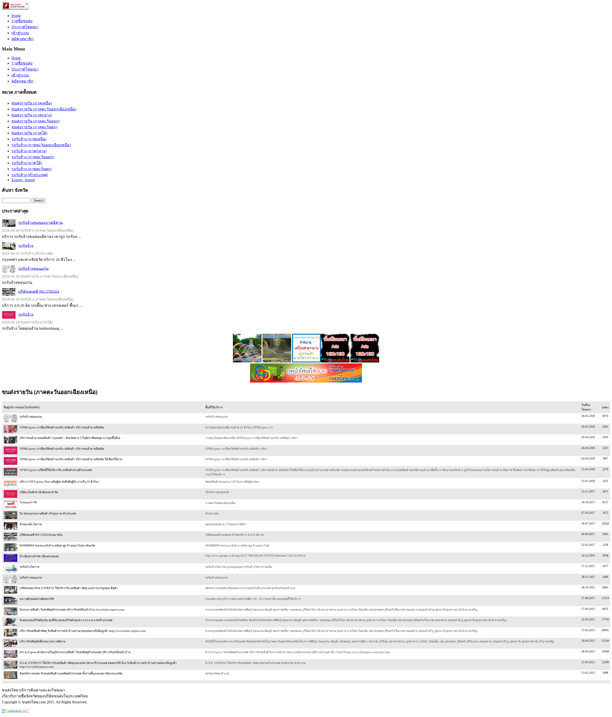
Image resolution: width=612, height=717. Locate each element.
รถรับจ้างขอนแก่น (33, 268)
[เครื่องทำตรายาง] (306, 361)
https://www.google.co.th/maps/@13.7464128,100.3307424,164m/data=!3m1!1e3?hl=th (255, 555)
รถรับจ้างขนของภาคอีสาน (40, 222)
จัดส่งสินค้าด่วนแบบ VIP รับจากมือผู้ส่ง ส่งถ (232, 481)
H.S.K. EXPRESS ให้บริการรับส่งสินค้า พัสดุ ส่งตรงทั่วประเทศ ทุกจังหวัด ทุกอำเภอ (255, 663)
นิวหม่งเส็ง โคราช (31, 524)
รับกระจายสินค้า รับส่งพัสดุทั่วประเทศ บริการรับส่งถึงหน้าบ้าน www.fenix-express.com (72, 609)
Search (39, 200)
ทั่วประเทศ (212, 513)
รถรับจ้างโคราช (29, 567)
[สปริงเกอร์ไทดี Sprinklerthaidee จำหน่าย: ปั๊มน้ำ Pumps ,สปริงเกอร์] (276, 361)
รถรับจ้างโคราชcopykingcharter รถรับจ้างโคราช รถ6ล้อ (238, 567)
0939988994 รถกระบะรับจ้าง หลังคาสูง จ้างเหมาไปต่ (237, 545)
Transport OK (28, 502)
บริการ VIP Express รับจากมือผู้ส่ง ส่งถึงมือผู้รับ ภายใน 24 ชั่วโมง (59, 481)
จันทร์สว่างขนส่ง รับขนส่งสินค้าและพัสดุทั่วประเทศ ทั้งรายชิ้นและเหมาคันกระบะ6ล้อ (71, 673)
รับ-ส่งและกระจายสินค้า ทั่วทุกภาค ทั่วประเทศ (48, 513)
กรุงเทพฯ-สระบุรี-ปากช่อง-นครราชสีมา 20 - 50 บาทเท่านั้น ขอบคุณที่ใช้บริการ (253, 599)
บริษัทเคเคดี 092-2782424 (38, 291)
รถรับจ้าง (25, 245)
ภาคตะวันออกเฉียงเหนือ (220, 503)
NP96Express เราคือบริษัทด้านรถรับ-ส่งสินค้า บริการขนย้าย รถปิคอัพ (62, 427)
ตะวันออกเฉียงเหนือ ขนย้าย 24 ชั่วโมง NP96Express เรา (239, 427)
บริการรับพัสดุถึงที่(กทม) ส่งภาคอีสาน (42, 641)
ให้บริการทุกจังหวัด (217, 492)
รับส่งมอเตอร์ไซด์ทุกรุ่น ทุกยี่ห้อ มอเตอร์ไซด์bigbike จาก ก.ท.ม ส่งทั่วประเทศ (66, 620)
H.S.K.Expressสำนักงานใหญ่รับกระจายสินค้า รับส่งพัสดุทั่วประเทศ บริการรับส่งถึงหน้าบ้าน (75, 652)
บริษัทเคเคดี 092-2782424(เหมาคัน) (41, 534)
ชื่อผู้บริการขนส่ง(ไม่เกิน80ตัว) (22, 407)
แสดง (605, 407)
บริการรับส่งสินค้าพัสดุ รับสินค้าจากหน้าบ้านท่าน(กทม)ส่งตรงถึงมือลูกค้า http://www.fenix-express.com (83, 631)
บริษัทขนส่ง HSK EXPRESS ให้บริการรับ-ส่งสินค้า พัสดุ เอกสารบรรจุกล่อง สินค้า (69, 588)
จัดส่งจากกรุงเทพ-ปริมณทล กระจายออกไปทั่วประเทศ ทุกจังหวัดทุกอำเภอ (250, 588)
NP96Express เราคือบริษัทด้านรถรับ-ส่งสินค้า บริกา (236, 448)
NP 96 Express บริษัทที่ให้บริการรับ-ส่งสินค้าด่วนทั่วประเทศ (56, 470)
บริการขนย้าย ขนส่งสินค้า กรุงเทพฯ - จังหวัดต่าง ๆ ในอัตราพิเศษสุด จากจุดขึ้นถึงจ (70, 438)
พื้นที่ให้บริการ (214, 407)
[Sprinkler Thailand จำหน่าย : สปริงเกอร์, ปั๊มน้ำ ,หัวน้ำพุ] (247, 361)
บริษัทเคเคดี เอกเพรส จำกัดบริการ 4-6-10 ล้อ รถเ (234, 534)
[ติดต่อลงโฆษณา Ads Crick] (335, 361)
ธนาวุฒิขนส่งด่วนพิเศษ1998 (37, 599)
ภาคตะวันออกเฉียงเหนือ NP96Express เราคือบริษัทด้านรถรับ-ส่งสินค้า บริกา (251, 438)
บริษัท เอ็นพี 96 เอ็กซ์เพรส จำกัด (39, 492)
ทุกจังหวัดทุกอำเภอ (217, 673)
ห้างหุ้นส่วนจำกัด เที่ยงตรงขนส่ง (39, 556)
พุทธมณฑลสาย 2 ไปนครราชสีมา (225, 524)
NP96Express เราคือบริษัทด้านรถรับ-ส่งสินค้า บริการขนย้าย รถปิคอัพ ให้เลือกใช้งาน (71, 459)
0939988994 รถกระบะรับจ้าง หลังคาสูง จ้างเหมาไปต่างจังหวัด (57, 545)
